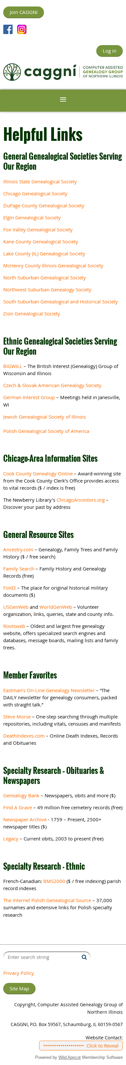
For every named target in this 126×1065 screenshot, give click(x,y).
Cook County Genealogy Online (38, 473)
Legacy (10, 838)
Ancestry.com (18, 549)
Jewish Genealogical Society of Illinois (44, 416)
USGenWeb (15, 607)
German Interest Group (29, 397)
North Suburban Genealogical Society (44, 277)
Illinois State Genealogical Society (40, 181)
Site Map (19, 988)
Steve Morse (17, 716)
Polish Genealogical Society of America (46, 431)
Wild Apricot (69, 1057)
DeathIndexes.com (24, 735)
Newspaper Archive (25, 819)
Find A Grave (17, 807)
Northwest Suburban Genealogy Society (47, 289)
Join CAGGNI (23, 12)
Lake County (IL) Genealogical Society (44, 253)
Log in (109, 50)
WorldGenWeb (55, 607)
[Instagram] (21, 29)
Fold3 (9, 587)
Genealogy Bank (21, 795)
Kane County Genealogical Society (40, 241)
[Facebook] (8, 29)
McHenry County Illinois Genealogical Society (53, 265)
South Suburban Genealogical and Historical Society (60, 301)
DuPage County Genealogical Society (43, 205)
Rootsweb (14, 626)
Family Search (18, 568)
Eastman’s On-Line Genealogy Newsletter (49, 690)
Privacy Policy (18, 973)
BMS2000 (54, 881)
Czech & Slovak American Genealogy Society (52, 385)
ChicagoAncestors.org (81, 499)
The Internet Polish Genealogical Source (47, 900)
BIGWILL (12, 366)
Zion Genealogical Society (31, 313)
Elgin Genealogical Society (32, 217)
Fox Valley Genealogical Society (38, 229)
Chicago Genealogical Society (35, 193)
